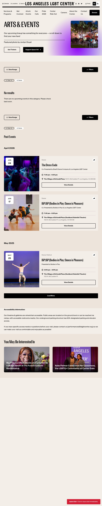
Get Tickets (12, 49)
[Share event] (94, 160)
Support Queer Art (32, 49)
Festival (49, 255)
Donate (94, 12)
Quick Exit (83, 501)
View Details (68, 185)
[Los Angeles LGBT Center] (50, 4)
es (98, 3)
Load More (51, 295)
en (94, 3)
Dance (44, 160)
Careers (64, 12)
